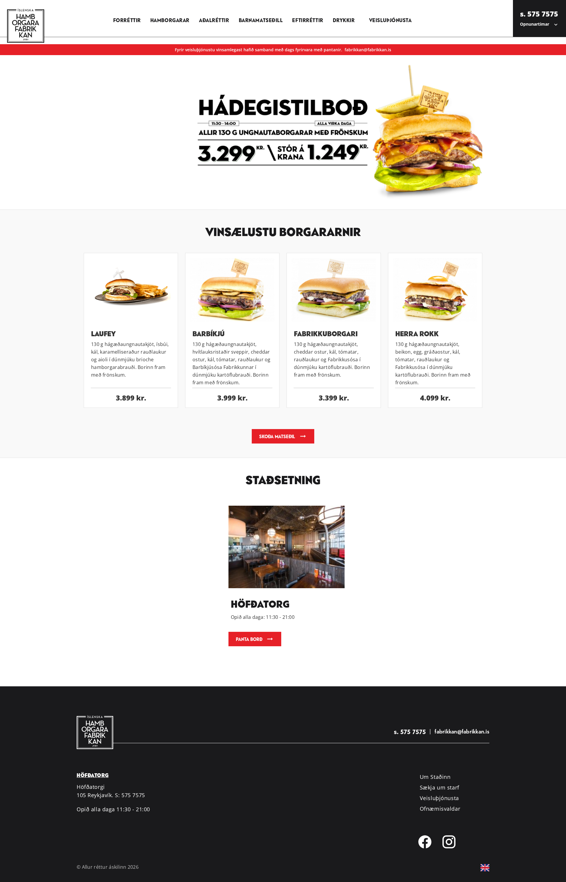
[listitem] (127, 18)
